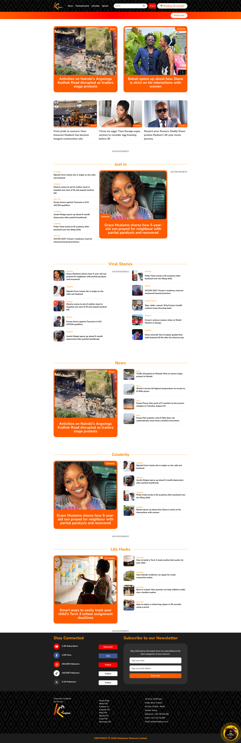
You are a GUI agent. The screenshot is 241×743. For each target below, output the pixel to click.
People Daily (104, 700)
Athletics (148, 316)
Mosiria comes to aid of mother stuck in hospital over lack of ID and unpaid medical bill (74, 190)
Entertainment (82, 6)
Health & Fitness (151, 301)
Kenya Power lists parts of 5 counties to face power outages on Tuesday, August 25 (160, 404)
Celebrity (181, 29)
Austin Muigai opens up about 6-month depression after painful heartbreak (84, 337)
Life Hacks (109, 558)
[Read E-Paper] (230, 732)
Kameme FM (104, 709)
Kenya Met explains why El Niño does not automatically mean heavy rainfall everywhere (157, 419)
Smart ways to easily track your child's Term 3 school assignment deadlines (85, 614)
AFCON (93, 126)
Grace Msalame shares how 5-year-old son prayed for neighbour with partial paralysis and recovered (133, 229)
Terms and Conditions (62, 698)
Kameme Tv (104, 706)
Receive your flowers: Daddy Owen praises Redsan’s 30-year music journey (164, 134)
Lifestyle (96, 6)
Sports (105, 6)
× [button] (238, 726)
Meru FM (103, 712)
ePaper (152, 6)
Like (108, 655)
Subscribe (155, 675)
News (70, 6)
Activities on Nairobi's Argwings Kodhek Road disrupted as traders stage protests (85, 82)
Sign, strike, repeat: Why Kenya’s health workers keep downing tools (163, 307)
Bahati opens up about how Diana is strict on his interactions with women (155, 82)
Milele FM (103, 703)
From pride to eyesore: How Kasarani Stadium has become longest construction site (71, 134)
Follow (108, 664)
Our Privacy (58, 701)
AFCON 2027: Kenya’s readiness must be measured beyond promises (164, 292)
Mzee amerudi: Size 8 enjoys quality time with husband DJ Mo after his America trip (164, 336)
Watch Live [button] (179, 15)
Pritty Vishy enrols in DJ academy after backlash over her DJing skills (162, 277)
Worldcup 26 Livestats (173, 6)
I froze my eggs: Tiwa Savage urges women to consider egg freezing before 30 (119, 134)
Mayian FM (104, 715)
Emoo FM (103, 718)
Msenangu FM (105, 721)
